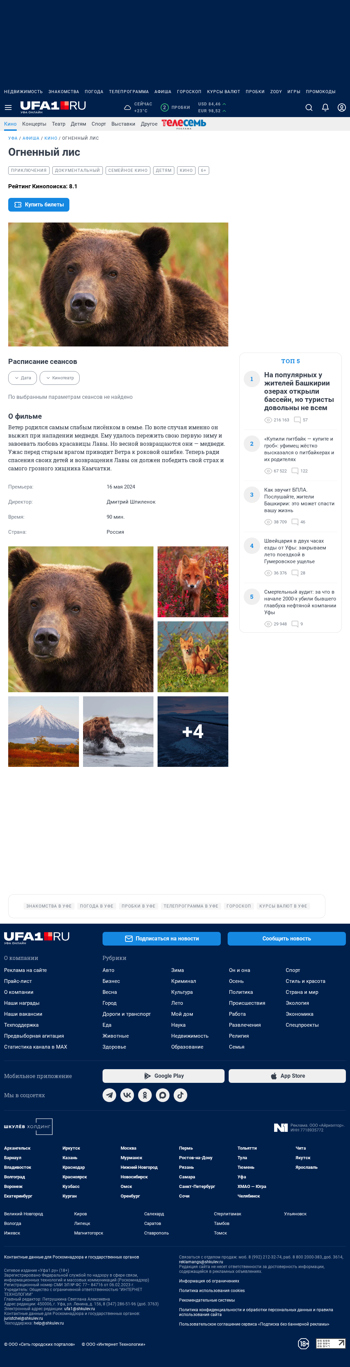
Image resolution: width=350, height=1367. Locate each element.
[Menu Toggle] (8, 107)
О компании (18, 992)
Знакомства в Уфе (49, 906)
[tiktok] (180, 1095)
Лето (177, 1003)
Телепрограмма (129, 91)
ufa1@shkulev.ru (79, 1308)
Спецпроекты (302, 1025)
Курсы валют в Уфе (283, 906)
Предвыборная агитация (34, 1036)
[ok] (145, 1095)
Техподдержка (21, 1025)
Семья (236, 1047)
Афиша (163, 91)
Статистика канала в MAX (35, 1047)
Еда (107, 1025)
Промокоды (321, 91)
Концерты (34, 124)
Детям (78, 124)
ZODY (276, 91)
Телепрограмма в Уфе (191, 906)
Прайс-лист (18, 981)
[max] (163, 1095)
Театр (58, 124)
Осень (236, 981)
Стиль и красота (305, 981)
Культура (182, 992)
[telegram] (109, 1095)
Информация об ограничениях (209, 1281)
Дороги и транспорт (127, 1014)
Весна (110, 992)
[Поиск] (309, 107)
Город (110, 1003)
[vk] (127, 1095)
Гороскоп (189, 91)
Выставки (123, 124)
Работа (237, 1014)
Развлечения (245, 1025)
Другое (149, 124)
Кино (10, 124)
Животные (116, 1036)
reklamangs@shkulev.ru (201, 1262)
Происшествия (247, 1003)
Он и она (239, 970)
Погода (94, 91)
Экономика (299, 1014)
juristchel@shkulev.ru (23, 1318)
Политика (241, 992)
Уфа (13, 138)
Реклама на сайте (25, 970)
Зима (177, 970)
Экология (297, 1003)
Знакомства (64, 91)
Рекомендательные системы (207, 1300)
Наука (178, 1025)
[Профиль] (342, 107)
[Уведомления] (325, 107)
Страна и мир (302, 992)
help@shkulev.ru (49, 1323)
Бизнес (111, 981)
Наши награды (22, 1003)
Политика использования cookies (212, 1290)
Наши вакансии (23, 1014)
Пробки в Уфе (139, 906)
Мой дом (182, 1014)
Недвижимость (23, 91)
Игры (293, 91)
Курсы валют (223, 91)
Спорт (99, 124)
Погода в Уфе (96, 906)
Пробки (255, 91)
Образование (187, 1047)
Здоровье (114, 1047)
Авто (109, 970)
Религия (239, 1036)
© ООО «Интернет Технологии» (113, 1344)
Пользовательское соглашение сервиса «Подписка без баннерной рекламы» (254, 1324)
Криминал (183, 981)
